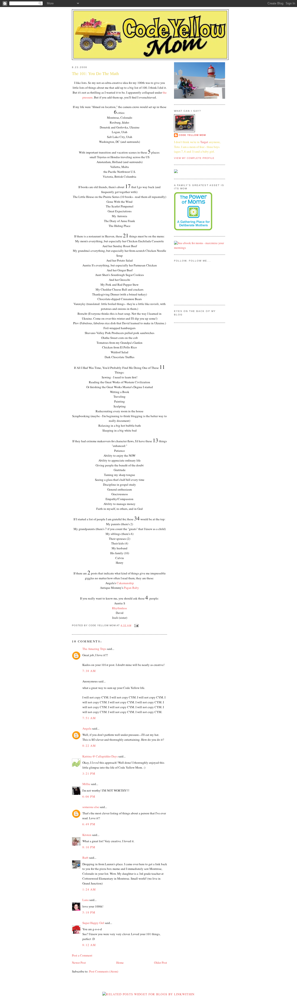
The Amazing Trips (94, 649)
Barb (85, 857)
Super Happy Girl (93, 923)
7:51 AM (89, 718)
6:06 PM (88, 796)
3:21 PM (88, 773)
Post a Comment (82, 955)
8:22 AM (89, 746)
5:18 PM (88, 912)
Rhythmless (119, 608)
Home (120, 962)
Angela (86, 728)
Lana (85, 900)
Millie (86, 784)
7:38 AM (89, 671)
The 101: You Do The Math (95, 73)
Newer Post (79, 962)
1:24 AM (89, 889)
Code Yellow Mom (192, 135)
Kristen (86, 835)
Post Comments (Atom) (103, 971)
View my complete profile (194, 158)
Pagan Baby (131, 588)
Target (204, 142)
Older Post (160, 962)
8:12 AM (89, 945)
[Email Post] (135, 625)
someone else (90, 807)
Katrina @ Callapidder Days (100, 756)
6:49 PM (88, 824)
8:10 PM (88, 847)
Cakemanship (125, 583)
